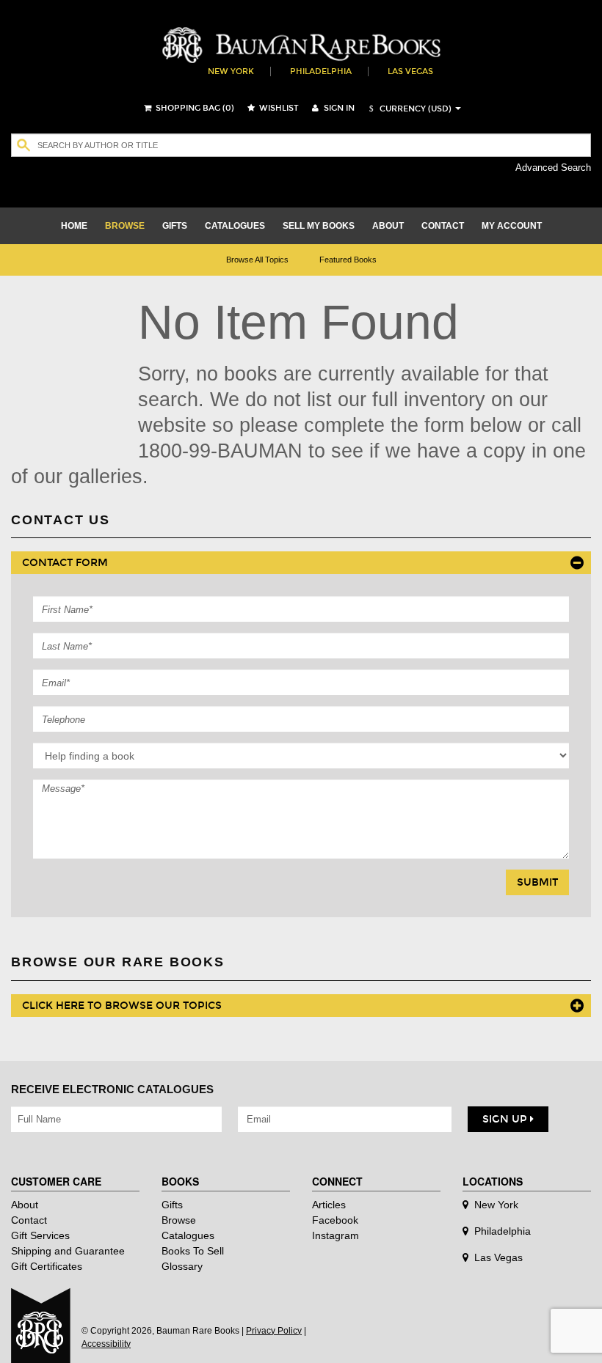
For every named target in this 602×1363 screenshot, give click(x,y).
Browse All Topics (257, 259)
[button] (408, 109)
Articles (329, 1204)
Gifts (172, 1204)
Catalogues (188, 1235)
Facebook (335, 1220)
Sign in (338, 108)
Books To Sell (193, 1251)
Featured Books (348, 259)
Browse (179, 1220)
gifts (174, 226)
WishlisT (278, 108)
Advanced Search (553, 167)
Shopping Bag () (193, 108)
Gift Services (40, 1235)
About (24, 1204)
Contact (29, 1220)
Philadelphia (321, 71)
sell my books (319, 226)
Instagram (335, 1235)
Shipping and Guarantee (68, 1251)
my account (512, 226)
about (388, 226)
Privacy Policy (274, 1331)
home (74, 226)
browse (125, 226)
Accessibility (106, 1344)
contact (442, 226)
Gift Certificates (46, 1266)
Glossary (182, 1266)
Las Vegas (410, 71)
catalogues (235, 226)
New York (231, 71)
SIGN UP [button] (506, 1119)
